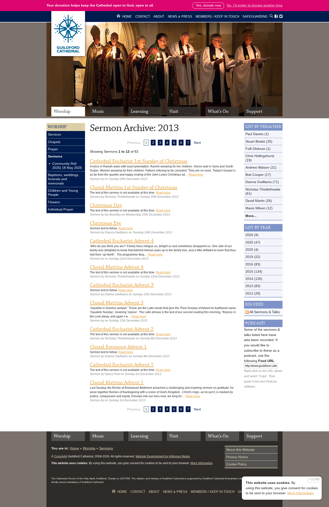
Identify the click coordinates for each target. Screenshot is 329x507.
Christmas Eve (105, 223)
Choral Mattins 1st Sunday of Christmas (133, 187)
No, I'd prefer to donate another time (255, 5)
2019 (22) (252, 257)
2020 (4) (251, 249)
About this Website (240, 450)
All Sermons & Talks (264, 312)
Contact (142, 16)
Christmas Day (106, 205)
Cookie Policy (236, 464)
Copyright (60, 456)
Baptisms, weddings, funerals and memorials (63, 179)
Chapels (54, 142)
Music (98, 111)
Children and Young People (63, 193)
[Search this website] (271, 16)
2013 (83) (252, 286)
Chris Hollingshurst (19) (259, 158)
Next (197, 143)
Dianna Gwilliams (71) (262, 182)
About (158, 16)
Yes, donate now (208, 5)
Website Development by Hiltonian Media (163, 456)
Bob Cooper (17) (258, 175)
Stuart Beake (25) (258, 141)
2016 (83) (252, 264)
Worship (62, 111)
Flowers (54, 202)
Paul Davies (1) (257, 134)
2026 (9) (251, 235)
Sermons (55, 156)
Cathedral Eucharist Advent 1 (122, 364)
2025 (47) (252, 242)
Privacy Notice (237, 457)
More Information (202, 463)
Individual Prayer (60, 209)
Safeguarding (255, 16)
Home (127, 16)
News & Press (180, 16)
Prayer (53, 149)
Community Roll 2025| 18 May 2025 (67, 166)
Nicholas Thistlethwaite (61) (262, 191)
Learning (139, 111)
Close (315, 479)
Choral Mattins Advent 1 (117, 382)
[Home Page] (68, 55)
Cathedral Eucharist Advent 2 (122, 329)
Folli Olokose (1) (257, 149)
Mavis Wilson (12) (259, 208)
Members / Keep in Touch (217, 16)
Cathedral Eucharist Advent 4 (122, 240)
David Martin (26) (258, 201)
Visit (173, 111)
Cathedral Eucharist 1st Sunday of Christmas (138, 161)
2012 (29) (252, 293)
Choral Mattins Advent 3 (117, 302)
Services (54, 134)
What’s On (218, 111)
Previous (133, 143)
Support (254, 111)
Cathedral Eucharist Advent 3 (122, 285)
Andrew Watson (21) (260, 167)
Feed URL (266, 361)
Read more (196, 174)
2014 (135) (253, 279)
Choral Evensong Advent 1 (118, 346)
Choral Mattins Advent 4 (117, 267)
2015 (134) (253, 271)
